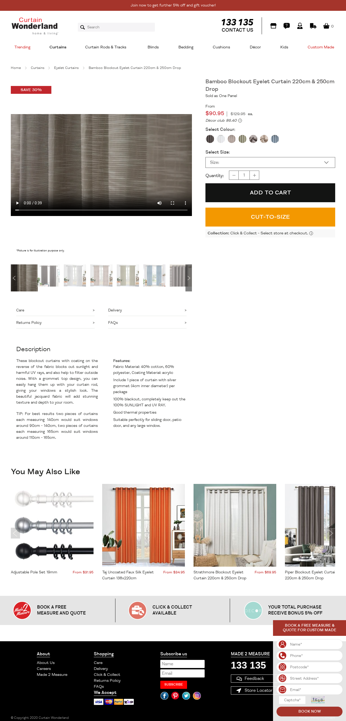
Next (188, 277)
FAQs (99, 686)
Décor (255, 47)
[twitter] (186, 696)
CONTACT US (237, 30)
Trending (22, 47)
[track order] (313, 25)
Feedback (254, 678)
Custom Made (321, 47)
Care (98, 662)
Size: (214, 162)
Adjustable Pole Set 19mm (34, 572)
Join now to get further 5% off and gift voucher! (173, 5)
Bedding (186, 47)
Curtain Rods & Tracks (105, 47)
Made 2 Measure (52, 674)
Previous (14, 277)
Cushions (221, 47)
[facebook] (164, 696)
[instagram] (197, 696)
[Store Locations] (273, 25)
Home (16, 68)
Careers (44, 668)
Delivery (101, 668)
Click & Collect (107, 674)
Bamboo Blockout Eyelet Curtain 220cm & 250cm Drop (135, 68)
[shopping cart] (326, 25)
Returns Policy (107, 680)
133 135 (248, 665)
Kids (284, 47)
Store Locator (258, 690)
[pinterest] (175, 696)
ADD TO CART (270, 192)
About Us (46, 662)
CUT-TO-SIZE (270, 217)
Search (84, 27)
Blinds (153, 47)
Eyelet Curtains (66, 68)
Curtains (57, 47)
